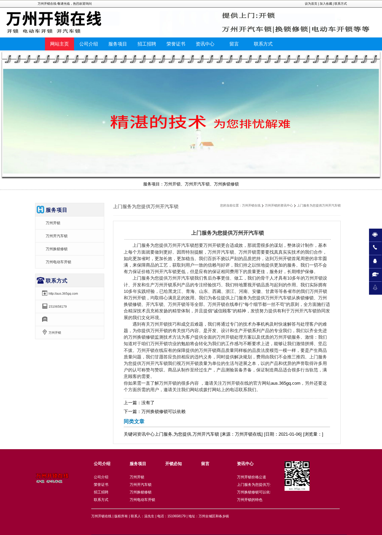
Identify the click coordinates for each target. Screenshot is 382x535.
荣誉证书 (101, 484)
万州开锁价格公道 (251, 477)
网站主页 (59, 44)
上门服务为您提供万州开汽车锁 (262, 484)
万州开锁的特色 (249, 500)
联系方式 (340, 3)
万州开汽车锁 (57, 236)
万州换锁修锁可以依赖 (163, 411)
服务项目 (138, 463)
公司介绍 (102, 463)
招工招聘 (101, 492)
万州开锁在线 (251, 205)
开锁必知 (173, 463)
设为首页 (311, 3)
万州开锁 (53, 223)
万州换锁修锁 (57, 249)
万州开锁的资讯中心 (279, 205)
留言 (205, 463)
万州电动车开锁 (58, 262)
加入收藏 (326, 3)
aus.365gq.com (285, 383)
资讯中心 (146, 434)
